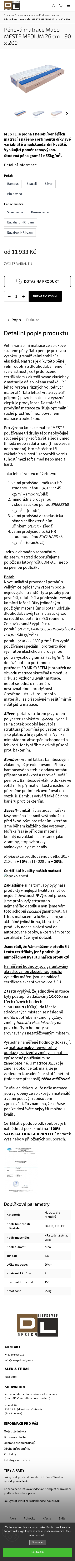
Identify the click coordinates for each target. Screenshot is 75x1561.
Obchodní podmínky (17, 1449)
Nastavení (37, 1542)
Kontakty (10, 1454)
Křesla (47, 1518)
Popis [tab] (16, 320)
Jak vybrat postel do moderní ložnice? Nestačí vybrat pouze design (34, 1479)
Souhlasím (38, 1552)
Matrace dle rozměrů (52, 1214)
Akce (13, 1518)
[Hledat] (54, 6)
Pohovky (29, 1518)
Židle (62, 1518)
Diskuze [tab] (32, 320)
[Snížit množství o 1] (9, 296)
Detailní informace (20, 165)
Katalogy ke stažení (17, 1460)
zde (43, 1535)
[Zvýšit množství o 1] (23, 296)
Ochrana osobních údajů (19, 1443)
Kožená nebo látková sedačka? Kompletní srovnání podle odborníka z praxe (37, 1491)
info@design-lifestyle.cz (19, 1360)
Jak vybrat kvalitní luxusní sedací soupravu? (32, 1501)
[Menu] (68, 6)
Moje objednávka (15, 1431)
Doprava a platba (15, 1437)
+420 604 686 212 (14, 1355)
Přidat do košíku (45, 296)
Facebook (11, 1377)
